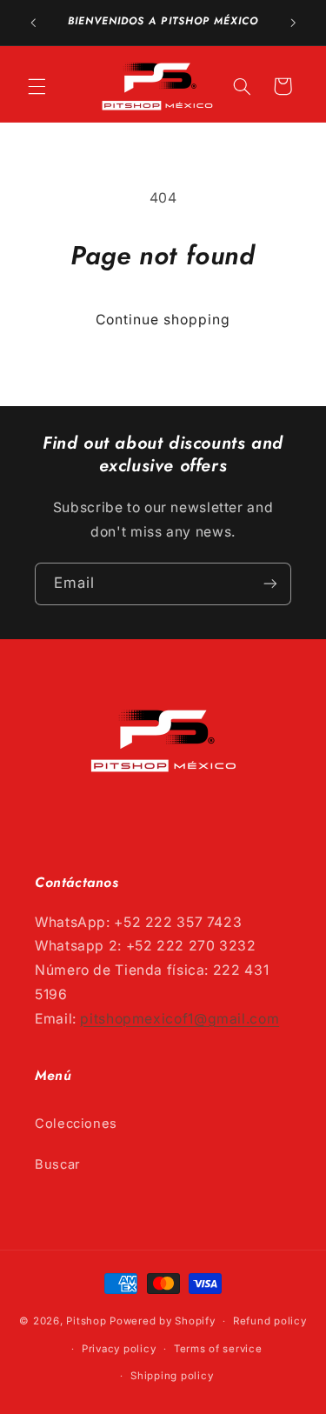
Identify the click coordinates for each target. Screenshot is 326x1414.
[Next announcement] (293, 22)
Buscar (58, 1164)
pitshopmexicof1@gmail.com (179, 1018)
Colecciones (76, 1123)
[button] (37, 86)
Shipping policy (171, 1376)
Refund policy (270, 1321)
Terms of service (218, 1349)
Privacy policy (119, 1349)
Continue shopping (163, 319)
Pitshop (86, 1321)
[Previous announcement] (33, 22)
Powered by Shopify (162, 1321)
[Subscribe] (270, 584)
